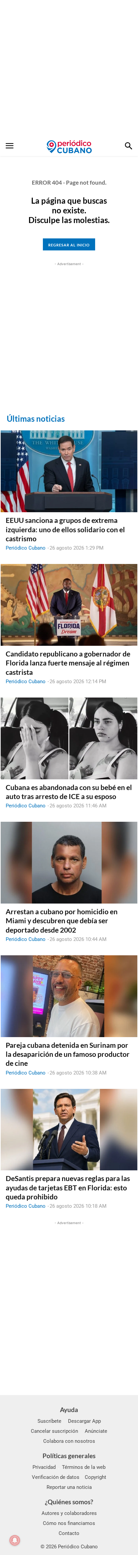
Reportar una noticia (69, 1487)
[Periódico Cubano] (69, 146)
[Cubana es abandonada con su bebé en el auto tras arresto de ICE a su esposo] (69, 738)
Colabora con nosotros (69, 1441)
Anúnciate (96, 1431)
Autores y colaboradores (69, 1513)
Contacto (69, 1533)
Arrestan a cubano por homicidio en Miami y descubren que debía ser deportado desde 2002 (62, 920)
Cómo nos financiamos (69, 1523)
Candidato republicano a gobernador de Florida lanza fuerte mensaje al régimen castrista (68, 662)
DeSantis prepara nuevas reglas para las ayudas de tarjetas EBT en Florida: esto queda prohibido (68, 1187)
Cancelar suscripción (54, 1431)
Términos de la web (84, 1467)
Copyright (95, 1477)
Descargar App (84, 1421)
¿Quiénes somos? (69, 1502)
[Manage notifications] (14, 1540)
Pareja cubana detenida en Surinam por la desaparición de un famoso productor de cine (68, 1054)
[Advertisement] (69, 69)
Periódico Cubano (26, 548)
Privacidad (44, 1467)
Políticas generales (69, 1456)
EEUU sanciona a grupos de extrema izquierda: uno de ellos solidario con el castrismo (65, 529)
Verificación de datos (55, 1477)
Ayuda (69, 1409)
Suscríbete (49, 1421)
